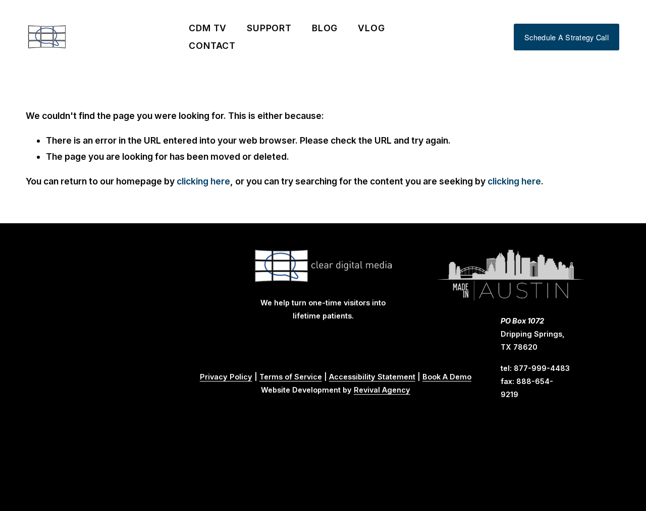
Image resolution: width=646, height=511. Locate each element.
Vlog (371, 28)
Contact (212, 45)
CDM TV (208, 28)
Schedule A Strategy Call (566, 37)
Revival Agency (382, 390)
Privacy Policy (226, 376)
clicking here (203, 181)
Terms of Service (290, 376)
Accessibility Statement (372, 376)
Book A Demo (446, 376)
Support (269, 28)
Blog (325, 28)
